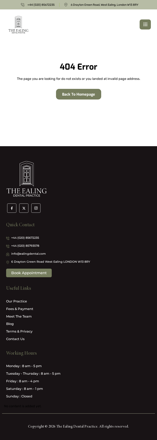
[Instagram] (35, 208)
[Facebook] (11, 208)
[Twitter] (23, 208)
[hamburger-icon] (145, 24)
